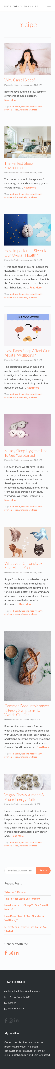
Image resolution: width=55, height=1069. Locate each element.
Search (43, 870)
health (17, 106)
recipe (15, 110)
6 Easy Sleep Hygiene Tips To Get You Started (25, 453)
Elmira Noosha (20, 85)
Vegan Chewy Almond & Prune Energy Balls (24, 797)
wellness (33, 110)
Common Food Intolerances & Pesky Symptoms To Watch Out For (26, 710)
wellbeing (23, 110)
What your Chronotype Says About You (23, 565)
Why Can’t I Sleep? (19, 79)
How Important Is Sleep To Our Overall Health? (25, 253)
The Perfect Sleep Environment (18, 165)
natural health (36, 106)
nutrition (8, 110)
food (12, 106)
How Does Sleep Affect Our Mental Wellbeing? (27, 353)
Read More (10, 100)
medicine (25, 106)
